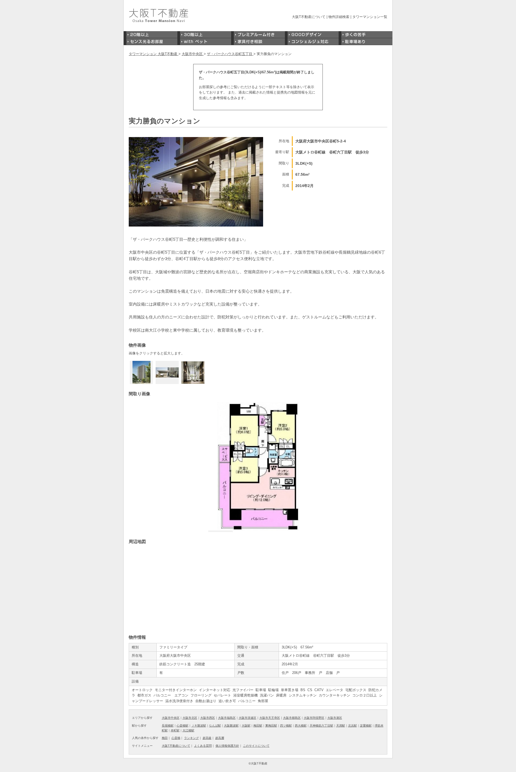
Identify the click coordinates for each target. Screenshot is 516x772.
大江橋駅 (188, 730)
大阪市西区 (207, 717)
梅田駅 (257, 725)
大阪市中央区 (171, 717)
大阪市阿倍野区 (314, 717)
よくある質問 (203, 745)
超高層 (219, 737)
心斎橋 (175, 737)
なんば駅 (215, 725)
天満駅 (340, 725)
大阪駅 (246, 725)
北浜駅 (352, 725)
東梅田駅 (271, 725)
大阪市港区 (334, 717)
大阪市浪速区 (247, 717)
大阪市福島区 (227, 717)
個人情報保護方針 (227, 745)
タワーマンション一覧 (369, 17)
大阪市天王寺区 (269, 717)
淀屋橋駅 (366, 725)
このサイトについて (256, 745)
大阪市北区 (189, 717)
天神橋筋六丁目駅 (321, 725)
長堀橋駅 (168, 725)
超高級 (207, 737)
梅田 (165, 737)
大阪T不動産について (308, 17)
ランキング (191, 737)
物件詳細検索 (338, 17)
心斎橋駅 (182, 725)
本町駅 (175, 730)
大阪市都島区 (292, 717)
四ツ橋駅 (286, 725)
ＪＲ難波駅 (198, 725)
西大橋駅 (301, 725)
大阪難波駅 (231, 725)
